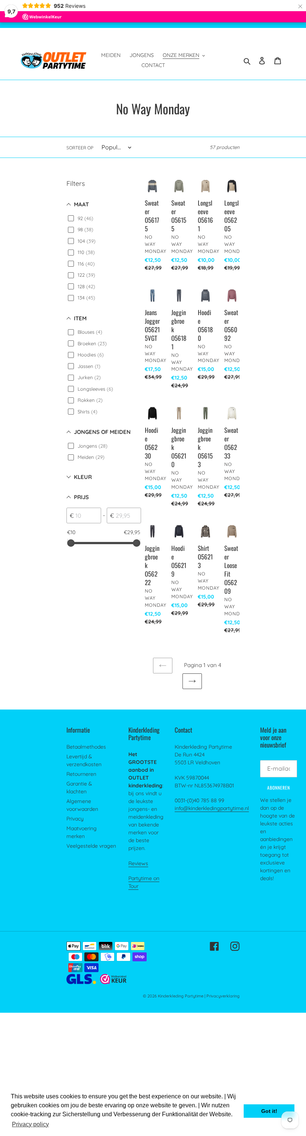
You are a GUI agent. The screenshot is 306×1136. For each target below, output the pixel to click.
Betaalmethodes (86, 746)
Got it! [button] (269, 1111)
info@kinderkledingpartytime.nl (212, 808)
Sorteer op (79, 147)
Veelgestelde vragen (91, 846)
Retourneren (81, 774)
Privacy (75, 818)
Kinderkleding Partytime (180, 996)
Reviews (138, 863)
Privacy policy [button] (30, 1124)
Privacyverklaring (223, 996)
